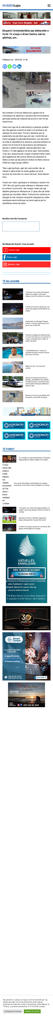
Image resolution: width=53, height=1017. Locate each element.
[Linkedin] (19, 66)
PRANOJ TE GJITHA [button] (32, 1011)
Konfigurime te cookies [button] (13, 1011)
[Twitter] (14, 66)
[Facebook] (5, 66)
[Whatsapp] (10, 66)
